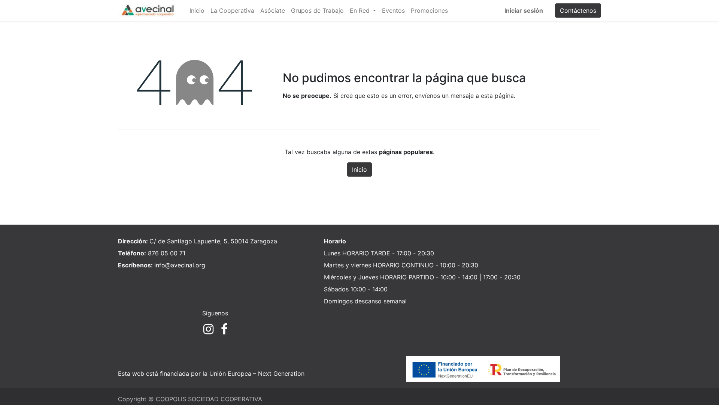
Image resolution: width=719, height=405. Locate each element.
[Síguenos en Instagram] (208, 329)
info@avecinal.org (179, 265)
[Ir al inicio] (483, 368)
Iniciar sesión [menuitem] (523, 10)
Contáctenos (578, 10)
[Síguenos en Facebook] (224, 329)
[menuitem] (196, 10)
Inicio (359, 169)
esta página (497, 95)
